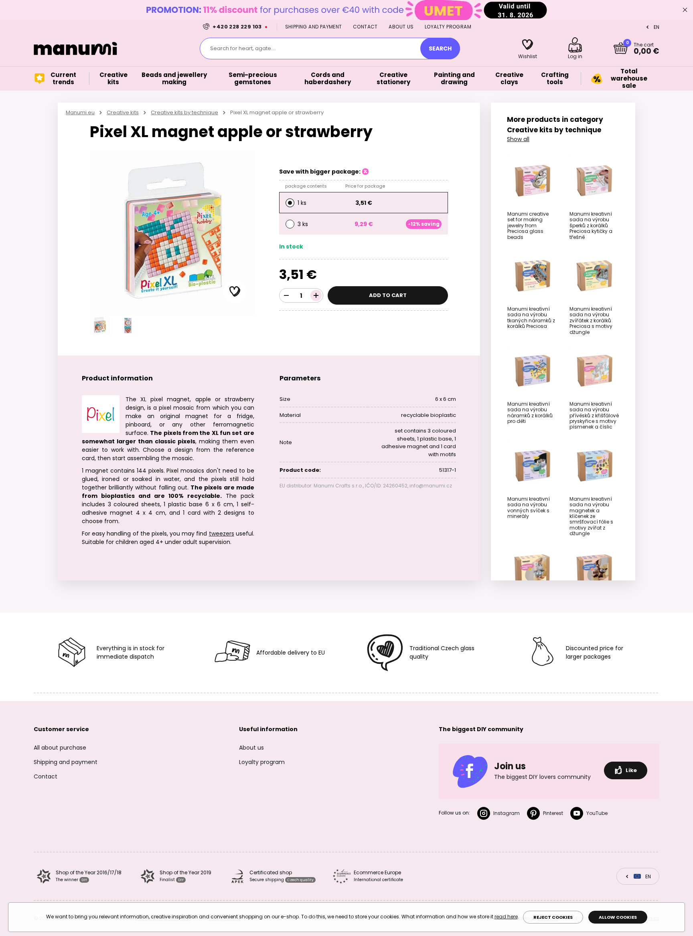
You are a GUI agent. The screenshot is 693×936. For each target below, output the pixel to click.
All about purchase (60, 748)
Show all (518, 139)
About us (401, 26)
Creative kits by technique (184, 112)
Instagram (506, 813)
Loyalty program (448, 26)
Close (685, 10)
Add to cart (388, 295)
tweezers (221, 534)
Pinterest (553, 813)
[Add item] (316, 295)
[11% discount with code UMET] (346, 10)
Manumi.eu (80, 112)
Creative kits (123, 112)
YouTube (597, 813)
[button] (235, 291)
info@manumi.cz (430, 485)
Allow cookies (618, 917)
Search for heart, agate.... (243, 48)
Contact (365, 26)
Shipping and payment (313, 26)
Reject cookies (553, 917)
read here (506, 916)
